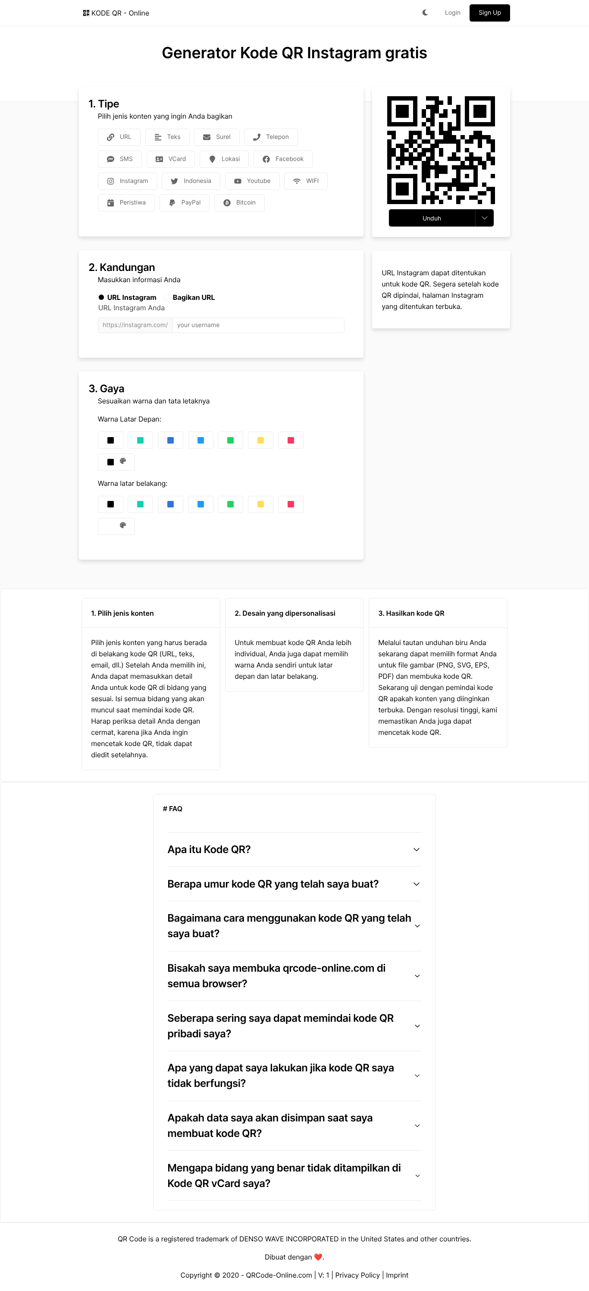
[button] (294, 849)
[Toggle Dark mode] (425, 13)
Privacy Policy (357, 1275)
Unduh (432, 218)
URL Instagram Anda (131, 307)
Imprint (397, 1275)
